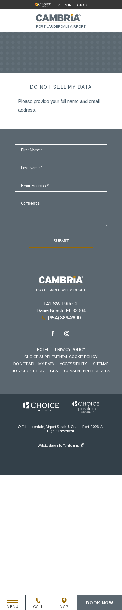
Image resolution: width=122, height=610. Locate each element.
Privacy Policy (70, 350)
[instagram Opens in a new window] (66, 334)
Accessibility (73, 364)
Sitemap (101, 364)
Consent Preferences (87, 371)
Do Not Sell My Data (33, 364)
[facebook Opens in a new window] (53, 334)
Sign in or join (72, 5)
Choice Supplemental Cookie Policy (61, 357)
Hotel (43, 350)
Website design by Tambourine (59, 445)
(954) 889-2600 (64, 317)
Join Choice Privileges (35, 371)
